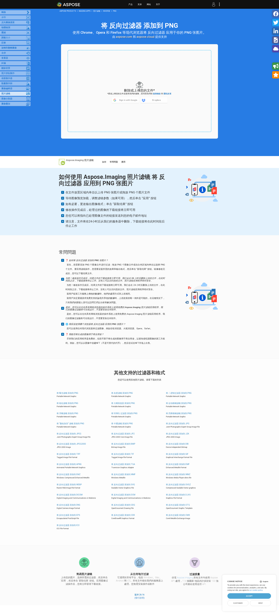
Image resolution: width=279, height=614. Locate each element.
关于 (158, 4)
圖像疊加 (5, 103)
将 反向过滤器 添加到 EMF (177, 464)
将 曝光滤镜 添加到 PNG (67, 393)
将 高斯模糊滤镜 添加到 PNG (179, 413)
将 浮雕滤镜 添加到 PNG (67, 413)
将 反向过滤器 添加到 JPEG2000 (71, 444)
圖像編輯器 (6, 88)
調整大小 (5, 37)
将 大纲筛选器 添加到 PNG (123, 403)
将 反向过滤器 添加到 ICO (68, 525)
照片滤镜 (5, 93)
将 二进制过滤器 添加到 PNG (179, 393)
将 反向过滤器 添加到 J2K (177, 434)
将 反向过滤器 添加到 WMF (123, 474)
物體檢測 (5, 27)
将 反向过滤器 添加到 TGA (123, 464)
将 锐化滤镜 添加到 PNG (67, 403)
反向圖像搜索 (8, 22)
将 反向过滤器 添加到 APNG (69, 464)
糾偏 (3, 63)
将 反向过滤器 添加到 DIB (177, 444)
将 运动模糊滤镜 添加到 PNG (179, 403)
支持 (140, 4)
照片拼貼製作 (8, 73)
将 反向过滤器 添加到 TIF (122, 454)
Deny (260, 603)
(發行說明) (139, 598)
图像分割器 (6, 98)
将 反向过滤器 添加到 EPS (68, 515)
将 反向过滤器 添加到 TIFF (68, 454)
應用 (123, 162)
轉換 (3, 12)
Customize (238, 603)
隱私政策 (167, 94)
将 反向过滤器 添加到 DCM (123, 495)
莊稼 (3, 42)
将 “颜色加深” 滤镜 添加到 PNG (70, 423)
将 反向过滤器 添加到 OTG (178, 505)
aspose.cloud (145, 37)
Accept (249, 596)
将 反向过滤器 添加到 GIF (177, 454)
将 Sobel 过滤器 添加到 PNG (124, 413)
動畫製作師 (6, 83)
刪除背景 (5, 68)
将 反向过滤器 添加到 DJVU (178, 495)
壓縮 (3, 32)
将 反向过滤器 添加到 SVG (123, 484)
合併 (3, 53)
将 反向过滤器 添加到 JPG (177, 423)
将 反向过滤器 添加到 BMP (123, 444)
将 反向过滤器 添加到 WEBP (69, 484)
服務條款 (157, 94)
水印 (3, 17)
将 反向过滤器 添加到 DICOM (70, 495)
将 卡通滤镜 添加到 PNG (122, 423)
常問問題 (114, 162)
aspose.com (124, 37)
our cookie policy (255, 590)
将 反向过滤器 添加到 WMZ (178, 474)
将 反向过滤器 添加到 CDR (123, 515)
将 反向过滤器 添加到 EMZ (69, 474)
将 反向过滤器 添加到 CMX (178, 515)
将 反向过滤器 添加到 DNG (68, 505)
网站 (149, 4)
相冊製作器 (6, 78)
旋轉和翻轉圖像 (9, 47)
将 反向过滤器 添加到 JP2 (123, 434)
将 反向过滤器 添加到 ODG (123, 505)
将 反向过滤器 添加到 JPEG (69, 434)
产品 (130, 4)
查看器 (4, 58)
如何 (104, 162)
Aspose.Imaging (185, 577)
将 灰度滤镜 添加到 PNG (122, 393)
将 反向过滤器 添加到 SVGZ (178, 484)
